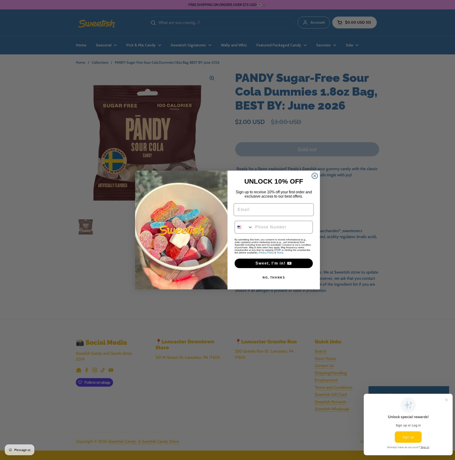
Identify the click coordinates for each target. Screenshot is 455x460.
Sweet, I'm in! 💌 (273, 263)
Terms (280, 252)
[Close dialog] (315, 176)
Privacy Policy (266, 252)
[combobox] (244, 227)
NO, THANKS (274, 277)
